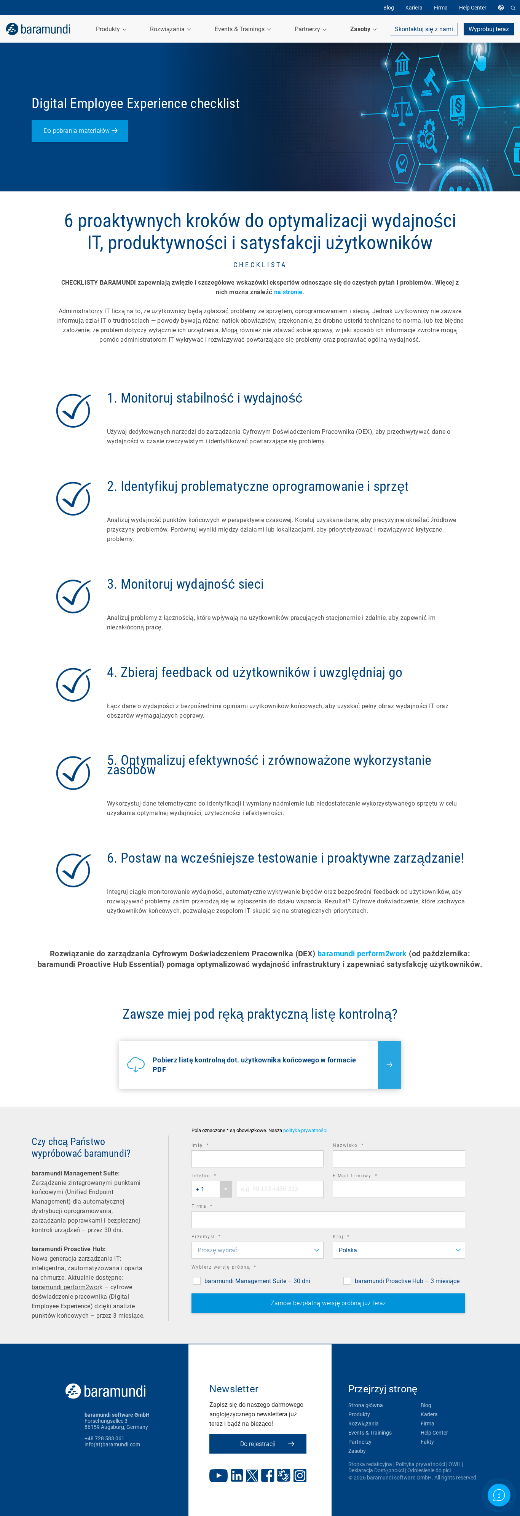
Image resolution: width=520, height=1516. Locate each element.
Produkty (359, 1414)
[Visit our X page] (252, 1476)
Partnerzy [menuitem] (308, 29)
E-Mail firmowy (365, 1177)
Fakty (427, 1442)
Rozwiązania (363, 1423)
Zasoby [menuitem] (361, 29)
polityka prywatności (305, 1130)
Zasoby (357, 1451)
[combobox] (211, 1189)
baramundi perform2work (362, 953)
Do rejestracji (258, 1444)
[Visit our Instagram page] (299, 1476)
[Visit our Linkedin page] (237, 1476)
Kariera (429, 1414)
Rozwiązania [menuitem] (168, 29)
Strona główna (365, 1405)
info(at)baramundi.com (112, 1444)
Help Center (434, 1433)
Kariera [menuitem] (414, 8)
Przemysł (216, 1238)
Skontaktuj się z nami (424, 29)
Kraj (351, 1238)
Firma (212, 1207)
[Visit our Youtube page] (218, 1476)
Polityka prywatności (420, 1464)
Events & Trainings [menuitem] (240, 29)
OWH (454, 1464)
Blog (426, 1405)
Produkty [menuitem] (108, 29)
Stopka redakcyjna (370, 1464)
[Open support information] (499, 1495)
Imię (210, 1146)
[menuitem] (503, 7)
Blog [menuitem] (388, 8)
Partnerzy (360, 1442)
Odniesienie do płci (429, 1470)
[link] (38, 29)
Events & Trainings (370, 1433)
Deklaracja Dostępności (376, 1470)
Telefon (214, 1177)
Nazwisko (358, 1146)
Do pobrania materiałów (77, 130)
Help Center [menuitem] (473, 8)
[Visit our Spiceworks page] (283, 1476)
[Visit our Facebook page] (267, 1476)
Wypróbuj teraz (489, 29)
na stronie (288, 292)
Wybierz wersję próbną (234, 1268)
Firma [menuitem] (441, 8)
